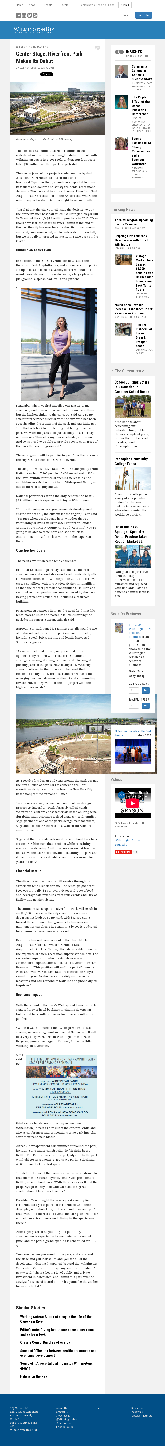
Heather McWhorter (138, 120)
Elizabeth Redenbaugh (138, 170)
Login (126, 15)
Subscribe (137, 1408)
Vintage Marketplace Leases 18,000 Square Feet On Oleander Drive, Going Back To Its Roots (144, 272)
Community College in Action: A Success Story (142, 73)
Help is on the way (33, 1376)
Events (98, 1408)
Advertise (137, 1412)
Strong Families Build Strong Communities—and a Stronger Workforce (142, 151)
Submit (125, 5)
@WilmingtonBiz (66, 1419)
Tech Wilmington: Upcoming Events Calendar (134, 222)
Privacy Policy (64, 1427)
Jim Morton (138, 83)
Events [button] (65, 5)
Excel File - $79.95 (139, 699)
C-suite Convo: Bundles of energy (45, 1342)
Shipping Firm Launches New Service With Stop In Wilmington (132, 240)
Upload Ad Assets (141, 1415)
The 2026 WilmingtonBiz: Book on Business (140, 631)
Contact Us (62, 1412)
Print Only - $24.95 (139, 684)
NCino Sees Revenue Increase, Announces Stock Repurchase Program (134, 309)
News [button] (32, 5)
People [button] (48, 5)
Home (19, 5)
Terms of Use (64, 1423)
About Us (61, 1408)
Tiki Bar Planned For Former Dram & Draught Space (144, 335)
